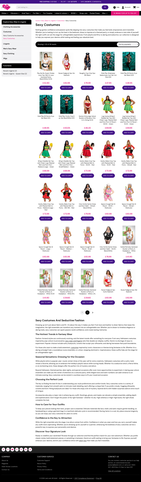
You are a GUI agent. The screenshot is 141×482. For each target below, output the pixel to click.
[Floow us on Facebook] (3, 449)
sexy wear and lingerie (73, 341)
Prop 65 (99, 478)
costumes (74, 347)
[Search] (105, 7)
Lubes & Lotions (61, 13)
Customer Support (43, 460)
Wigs (5, 58)
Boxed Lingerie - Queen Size (13, 74)
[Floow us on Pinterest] (21, 449)
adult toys (83, 441)
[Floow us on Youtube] (12, 449)
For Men (36, 13)
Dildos (4, 13)
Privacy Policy (42, 466)
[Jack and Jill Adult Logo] (6, 7)
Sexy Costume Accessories (13, 36)
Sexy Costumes (9, 38)
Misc (104, 13)
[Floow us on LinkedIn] (26, 449)
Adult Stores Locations (9, 466)
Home (38, 21)
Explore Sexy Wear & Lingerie (14, 22)
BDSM (73, 13)
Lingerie (6, 44)
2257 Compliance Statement (84, 478)
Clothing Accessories (11, 27)
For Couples (47, 13)
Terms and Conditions (44, 470)
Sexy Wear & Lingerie (48, 21)
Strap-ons (83, 13)
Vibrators (14, 13)
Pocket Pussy (95, 13)
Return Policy (41, 463)
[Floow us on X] (8, 449)
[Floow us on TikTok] (30, 449)
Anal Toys (25, 13)
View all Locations (114, 471)
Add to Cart (46, 87)
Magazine (5, 463)
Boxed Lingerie (8, 71)
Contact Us (5, 470)
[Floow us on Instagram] (17, 449)
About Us (5, 460)
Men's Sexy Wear (9, 49)
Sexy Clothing (8, 53)
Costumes (60, 21)
